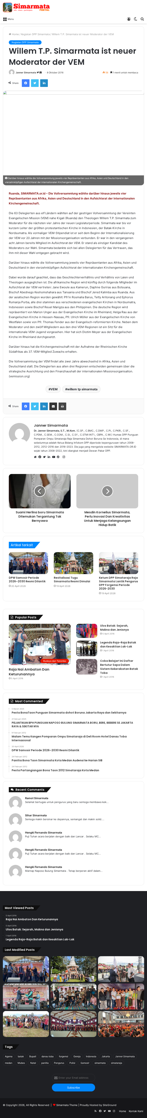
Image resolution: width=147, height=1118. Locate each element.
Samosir (85, 1062)
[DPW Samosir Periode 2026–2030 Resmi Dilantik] (28, 563)
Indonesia (91, 1056)
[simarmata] (27, 7)
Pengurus (59, 1062)
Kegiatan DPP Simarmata (35, 34)
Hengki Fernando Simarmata (43, 832)
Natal (33, 1062)
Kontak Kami (136, 1111)
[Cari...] (142, 19)
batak (21, 1056)
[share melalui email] (53, 406)
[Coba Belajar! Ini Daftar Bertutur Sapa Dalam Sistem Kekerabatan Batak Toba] (86, 666)
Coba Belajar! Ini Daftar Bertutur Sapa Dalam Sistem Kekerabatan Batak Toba (119, 667)
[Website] (36, 457)
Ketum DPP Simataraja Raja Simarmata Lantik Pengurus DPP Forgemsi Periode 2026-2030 (118, 583)
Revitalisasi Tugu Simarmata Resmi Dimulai (72, 579)
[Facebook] (25, 83)
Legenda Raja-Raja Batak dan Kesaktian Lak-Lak (118, 644)
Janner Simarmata (26, 72)
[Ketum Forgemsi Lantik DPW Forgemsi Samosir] (26, 996)
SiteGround (109, 1105)
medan (8, 1062)
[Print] (62, 406)
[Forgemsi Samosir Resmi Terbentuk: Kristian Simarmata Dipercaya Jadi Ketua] (74, 996)
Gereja (77, 1056)
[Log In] (129, 19)
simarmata (100, 1062)
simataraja (116, 1062)
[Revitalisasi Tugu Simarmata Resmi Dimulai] (73, 563)
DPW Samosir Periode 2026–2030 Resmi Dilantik (27, 579)
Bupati (32, 1056)
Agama (8, 1056)
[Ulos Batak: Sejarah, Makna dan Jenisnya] (86, 631)
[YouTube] (54, 457)
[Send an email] (40, 72)
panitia (45, 1062)
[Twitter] (35, 83)
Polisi (72, 1062)
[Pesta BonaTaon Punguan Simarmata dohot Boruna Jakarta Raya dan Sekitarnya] (121, 1024)
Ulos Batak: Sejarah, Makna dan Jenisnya (114, 628)
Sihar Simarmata (36, 815)
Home (15, 34)
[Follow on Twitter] (38, 72)
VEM (54, 389)
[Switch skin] (135, 19)
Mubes (21, 1062)
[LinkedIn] (44, 83)
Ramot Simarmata (36, 798)
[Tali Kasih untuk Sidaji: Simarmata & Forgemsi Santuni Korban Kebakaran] (121, 996)
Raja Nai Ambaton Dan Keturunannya (29, 671)
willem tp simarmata (82, 389)
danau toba (48, 1056)
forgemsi (63, 1056)
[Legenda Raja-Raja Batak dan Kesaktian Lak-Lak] (86, 648)
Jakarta (106, 1056)
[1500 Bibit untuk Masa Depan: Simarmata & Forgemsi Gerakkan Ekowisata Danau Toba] (26, 1024)
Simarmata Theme (67, 1105)
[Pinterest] (59, 457)
